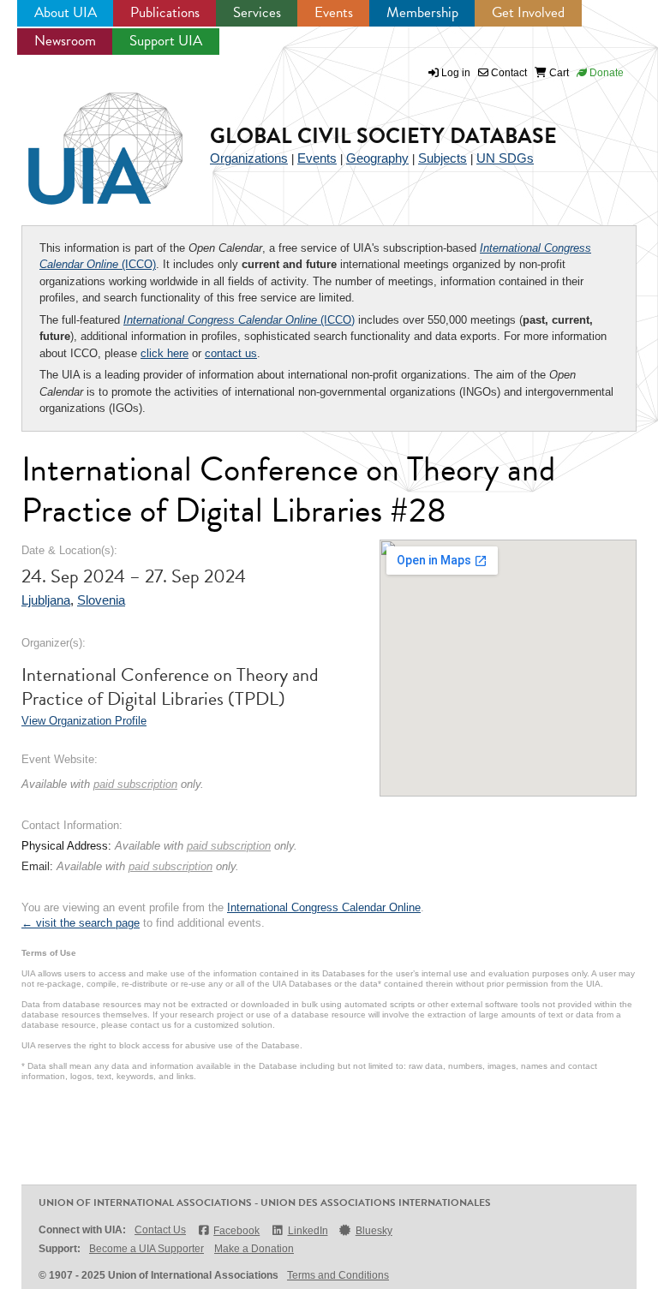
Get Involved (528, 12)
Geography (377, 158)
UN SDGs (505, 158)
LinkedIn (307, 1231)
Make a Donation (254, 1249)
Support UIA (165, 40)
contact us (231, 353)
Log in (455, 73)
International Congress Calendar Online (324, 907)
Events (333, 12)
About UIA (65, 12)
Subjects (442, 158)
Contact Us (160, 1230)
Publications (165, 12)
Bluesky (374, 1231)
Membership (422, 12)
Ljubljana (45, 600)
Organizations (249, 158)
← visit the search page (80, 922)
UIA (85, 139)
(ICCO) (239, 319)
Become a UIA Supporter (146, 1249)
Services (257, 12)
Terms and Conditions (338, 1275)
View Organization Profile (84, 720)
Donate (605, 73)
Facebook (236, 1231)
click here (164, 353)
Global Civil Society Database (383, 136)
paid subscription (135, 784)
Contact (507, 73)
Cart (558, 73)
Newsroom (65, 40)
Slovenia (101, 600)
